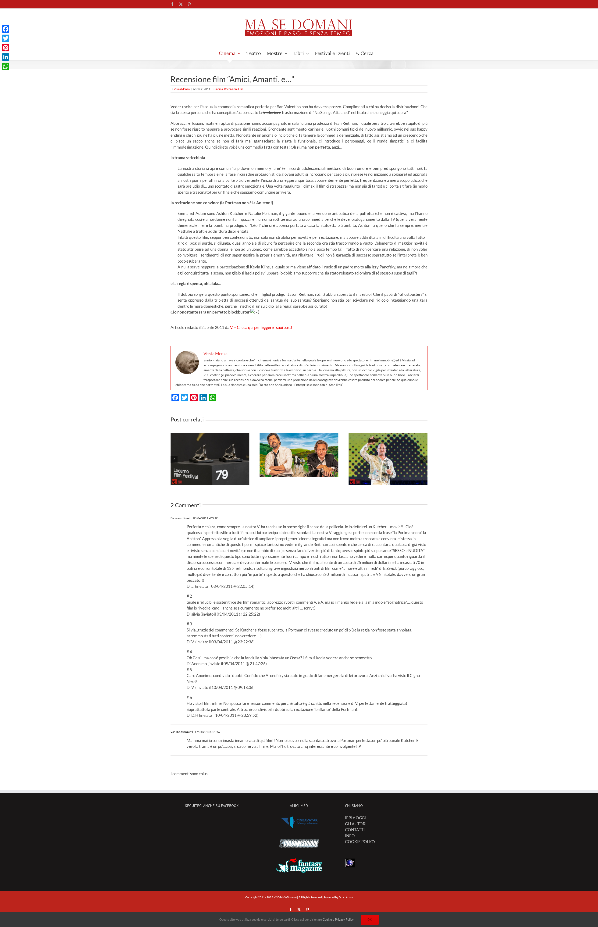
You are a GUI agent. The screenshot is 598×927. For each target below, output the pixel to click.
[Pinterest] (5, 47)
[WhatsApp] (5, 66)
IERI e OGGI (355, 817)
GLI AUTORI (356, 823)
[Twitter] (5, 38)
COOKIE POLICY (360, 841)
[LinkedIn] (5, 57)
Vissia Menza (182, 89)
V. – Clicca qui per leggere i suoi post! (261, 327)
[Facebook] (5, 29)
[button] (174, 459)
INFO (350, 835)
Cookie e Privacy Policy (338, 919)
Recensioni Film (233, 89)
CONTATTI (355, 829)
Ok (369, 919)
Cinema (218, 89)
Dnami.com (346, 897)
